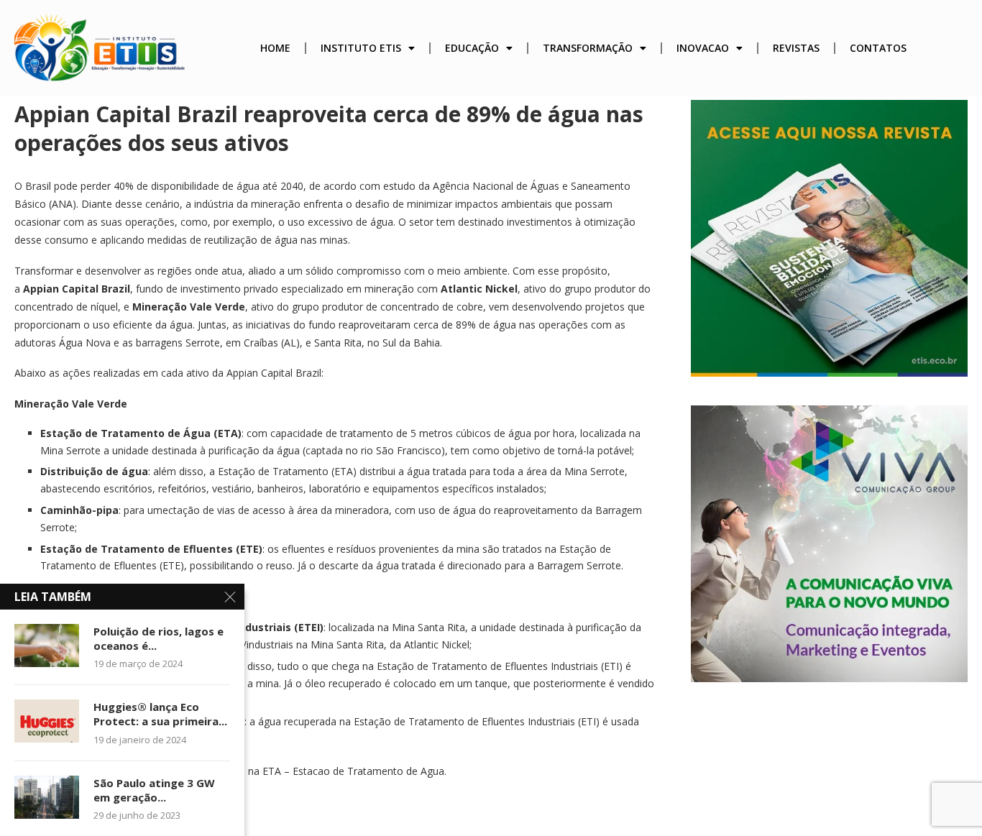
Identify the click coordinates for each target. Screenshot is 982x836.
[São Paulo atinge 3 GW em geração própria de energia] (46, 797)
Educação (472, 48)
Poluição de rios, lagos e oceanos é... (158, 638)
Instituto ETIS (361, 48)
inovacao (702, 48)
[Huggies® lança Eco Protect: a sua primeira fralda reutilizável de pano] (46, 721)
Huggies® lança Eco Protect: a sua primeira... (160, 713)
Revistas (796, 48)
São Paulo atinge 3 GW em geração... (154, 790)
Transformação (588, 48)
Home (275, 48)
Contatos (878, 48)
